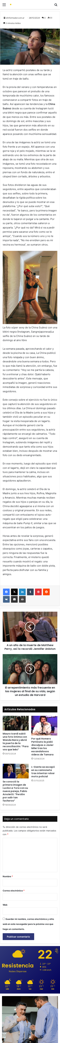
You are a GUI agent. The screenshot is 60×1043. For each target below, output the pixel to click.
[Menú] (4, 6)
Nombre (8, 876)
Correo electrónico (13, 890)
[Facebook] (6, 592)
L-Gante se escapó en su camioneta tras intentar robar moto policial (43, 771)
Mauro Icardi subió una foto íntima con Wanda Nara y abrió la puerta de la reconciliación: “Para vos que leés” (15, 741)
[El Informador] (21, 4)
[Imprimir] (22, 599)
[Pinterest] (38, 592)
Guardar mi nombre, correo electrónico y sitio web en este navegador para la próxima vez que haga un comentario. (28, 924)
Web (5, 904)
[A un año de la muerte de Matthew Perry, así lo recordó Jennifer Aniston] (30, 627)
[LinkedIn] (22, 592)
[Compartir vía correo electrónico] (14, 599)
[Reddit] (46, 592)
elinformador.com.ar (15, 18)
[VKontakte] (6, 599)
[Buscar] (56, 6)
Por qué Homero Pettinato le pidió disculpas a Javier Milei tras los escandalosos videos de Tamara (42, 746)
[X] (14, 592)
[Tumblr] (30, 592)
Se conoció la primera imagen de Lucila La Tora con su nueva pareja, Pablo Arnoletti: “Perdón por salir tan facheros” (15, 791)
